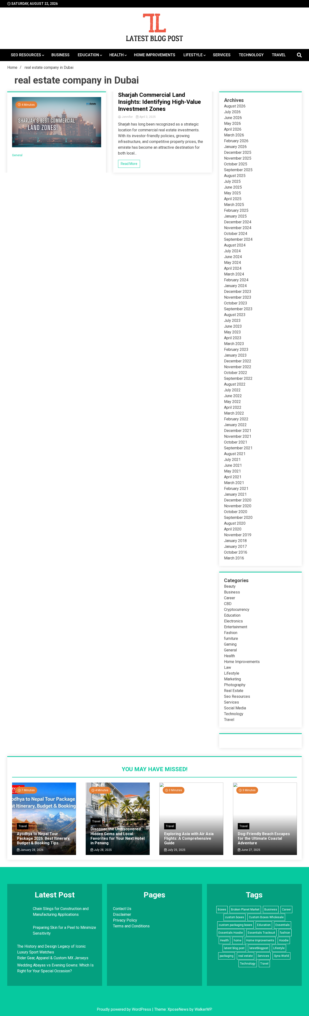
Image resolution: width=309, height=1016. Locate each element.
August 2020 (235, 523)
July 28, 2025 (102, 850)
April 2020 (232, 529)
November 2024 (237, 228)
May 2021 (232, 471)
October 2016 (235, 552)
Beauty (230, 586)
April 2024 (232, 268)
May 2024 (232, 262)
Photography (235, 685)
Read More (129, 164)
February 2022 (236, 419)
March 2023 (234, 343)
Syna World (281, 956)
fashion (285, 932)
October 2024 (235, 233)
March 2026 (234, 135)
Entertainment (235, 627)
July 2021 (232, 459)
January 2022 (235, 425)
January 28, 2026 (31, 850)
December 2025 (237, 152)
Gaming (230, 644)
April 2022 (232, 407)
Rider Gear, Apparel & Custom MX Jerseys (52, 958)
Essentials (282, 925)
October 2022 (235, 372)
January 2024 (235, 285)
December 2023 (237, 291)
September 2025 (238, 170)
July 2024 (232, 251)
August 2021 (235, 454)
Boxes (222, 909)
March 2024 (234, 274)
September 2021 (238, 448)
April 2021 (232, 477)
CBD (228, 603)
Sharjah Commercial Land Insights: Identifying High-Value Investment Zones (159, 102)
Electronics (233, 621)
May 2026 (232, 123)
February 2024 (236, 280)
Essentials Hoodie (230, 932)
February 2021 (236, 488)
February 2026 (236, 141)
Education (88, 55)
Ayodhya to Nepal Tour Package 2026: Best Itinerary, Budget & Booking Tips (43, 838)
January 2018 (235, 540)
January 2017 (235, 546)
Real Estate (233, 690)
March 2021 (234, 482)
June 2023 (233, 326)
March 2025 (234, 204)
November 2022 (237, 367)
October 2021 (235, 442)
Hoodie (283, 940)
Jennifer (127, 117)
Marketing (232, 679)
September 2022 (238, 378)
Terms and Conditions (131, 926)
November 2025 (237, 158)
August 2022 (235, 384)
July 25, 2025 (176, 850)
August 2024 (235, 245)
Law (227, 667)
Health (116, 55)
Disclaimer (122, 914)
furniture (231, 638)
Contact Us (122, 908)
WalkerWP (203, 1009)
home (237, 940)
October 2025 (235, 164)
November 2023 (237, 297)
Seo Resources (26, 55)
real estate (245, 956)
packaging (226, 956)
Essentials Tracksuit (261, 932)
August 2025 (235, 175)
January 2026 (235, 146)
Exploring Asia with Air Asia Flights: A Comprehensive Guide (189, 838)
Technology (251, 55)
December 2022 (237, 361)
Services (222, 55)
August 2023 (235, 314)
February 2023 (236, 349)
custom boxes (234, 917)
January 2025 (235, 216)
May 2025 (232, 193)
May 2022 (232, 401)
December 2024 (237, 222)
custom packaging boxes (235, 925)
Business (60, 55)
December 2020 (237, 500)
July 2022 (232, 390)
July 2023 (232, 320)
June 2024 (233, 256)
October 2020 (235, 511)
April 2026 (232, 129)
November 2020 (237, 506)
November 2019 (237, 535)
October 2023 (235, 303)
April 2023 (232, 338)
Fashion (230, 632)
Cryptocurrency (236, 609)
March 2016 (234, 558)
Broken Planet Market (245, 909)
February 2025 (236, 210)
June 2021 (233, 465)
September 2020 (238, 517)
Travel (279, 55)
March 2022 (234, 413)
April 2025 (232, 199)
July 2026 (232, 112)
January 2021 (235, 494)
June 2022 (233, 396)
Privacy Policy (125, 920)
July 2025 (232, 181)
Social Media (235, 708)
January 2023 (235, 355)
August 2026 (235, 106)
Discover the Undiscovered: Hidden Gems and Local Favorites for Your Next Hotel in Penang (118, 836)
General (17, 155)
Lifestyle (193, 55)
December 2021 (237, 430)
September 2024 (238, 239)
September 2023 (238, 309)
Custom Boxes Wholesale (266, 917)
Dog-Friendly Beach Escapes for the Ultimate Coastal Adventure (264, 838)
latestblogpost (258, 948)
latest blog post (234, 948)
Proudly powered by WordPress (124, 1009)
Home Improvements (154, 55)
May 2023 (232, 332)
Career (229, 598)
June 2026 (233, 117)
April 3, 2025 (147, 117)
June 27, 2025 (250, 850)
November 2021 (237, 436)
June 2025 (233, 187)
